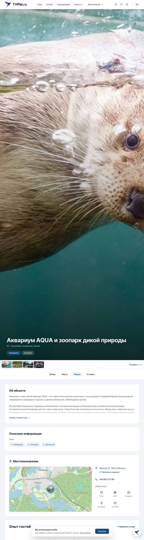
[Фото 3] (28, 364)
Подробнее (85, 533)
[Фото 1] (7, 364)
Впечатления (94, 4)
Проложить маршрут (111, 472)
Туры (39, 4)
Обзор (52, 374)
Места (77, 4)
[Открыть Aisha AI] (137, 532)
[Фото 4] (39, 364)
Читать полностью (18, 417)
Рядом (77, 374)
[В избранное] (132, 14)
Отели (50, 4)
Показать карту (52, 489)
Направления (63, 4)
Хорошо (102, 531)
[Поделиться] (139, 14)
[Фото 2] (17, 364)
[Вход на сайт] (127, 4)
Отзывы (91, 374)
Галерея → (135, 364)
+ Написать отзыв (126, 526)
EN (137, 4)
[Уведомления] (115, 4)
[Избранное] (121, 4)
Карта (65, 374)
